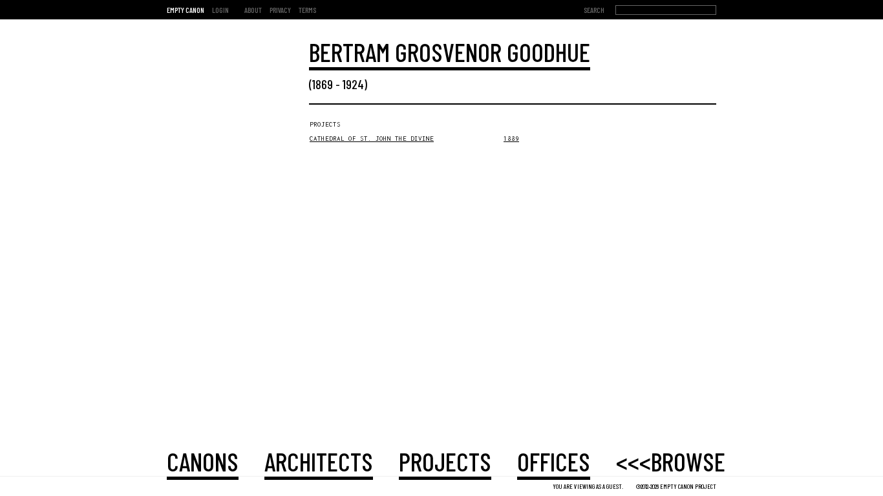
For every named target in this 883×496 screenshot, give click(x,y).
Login (220, 9)
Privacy (280, 9)
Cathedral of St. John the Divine (372, 138)
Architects (318, 461)
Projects (445, 461)
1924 (353, 84)
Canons (203, 461)
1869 (322, 84)
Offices (553, 461)
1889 (511, 138)
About (253, 9)
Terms (307, 9)
